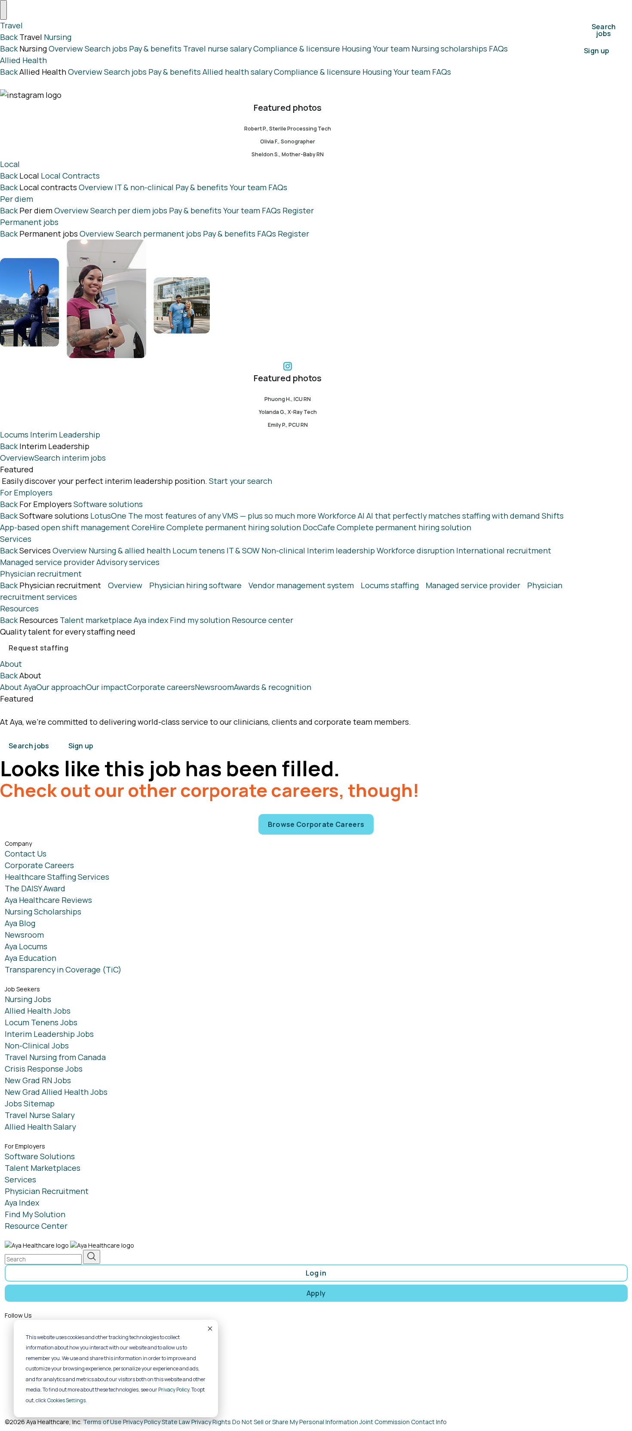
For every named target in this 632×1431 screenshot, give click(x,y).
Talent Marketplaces (42, 1168)
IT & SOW (243, 550)
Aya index (151, 620)
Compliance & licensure (296, 48)
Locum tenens (198, 550)
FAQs (498, 48)
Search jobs (106, 48)
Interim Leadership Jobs (49, 1034)
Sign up (596, 50)
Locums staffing (390, 585)
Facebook (40, 1325)
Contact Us (25, 853)
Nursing (57, 37)
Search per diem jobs (128, 210)
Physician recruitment (41, 573)
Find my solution (200, 620)
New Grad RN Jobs (38, 1080)
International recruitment (503, 550)
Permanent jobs (29, 222)
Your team (391, 48)
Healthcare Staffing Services (57, 877)
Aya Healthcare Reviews (48, 900)
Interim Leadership (65, 434)
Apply (316, 1293)
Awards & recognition (272, 687)
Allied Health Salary (40, 1126)
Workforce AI (429, 515)
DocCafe (387, 527)
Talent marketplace (96, 620)
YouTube (37, 1373)
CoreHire (216, 527)
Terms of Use (102, 1422)
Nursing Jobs (28, 999)
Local (10, 164)
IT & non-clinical (144, 187)
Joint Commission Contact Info (403, 1422)
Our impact (106, 687)
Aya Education (30, 958)
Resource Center (36, 1226)
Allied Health (23, 60)
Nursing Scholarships (43, 911)
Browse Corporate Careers (316, 824)
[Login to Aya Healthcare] (112, 738)
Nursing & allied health (130, 550)
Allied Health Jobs (38, 1011)
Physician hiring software (195, 585)
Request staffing (38, 648)
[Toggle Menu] (3, 10)
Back (9, 37)
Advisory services (128, 562)
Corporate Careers (39, 865)
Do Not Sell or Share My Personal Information (295, 1422)
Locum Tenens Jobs (41, 1022)
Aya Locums (26, 946)
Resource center (262, 620)
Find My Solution (35, 1214)
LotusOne (203, 515)
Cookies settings (66, 1400)
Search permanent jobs (158, 233)
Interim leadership (341, 550)
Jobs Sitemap (30, 1103)
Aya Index (22, 1202)
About (11, 664)
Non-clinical (283, 550)
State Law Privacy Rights (196, 1422)
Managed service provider (47, 562)
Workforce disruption (415, 550)
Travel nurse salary (217, 48)
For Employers (26, 492)
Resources (19, 608)
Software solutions (108, 504)
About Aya (18, 687)
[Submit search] (91, 1257)
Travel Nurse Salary (39, 1115)
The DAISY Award (35, 888)
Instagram (40, 1341)
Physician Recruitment (47, 1191)
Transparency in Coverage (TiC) (63, 969)
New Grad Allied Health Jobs (56, 1092)
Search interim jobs (70, 458)
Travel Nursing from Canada (55, 1057)
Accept (209, 1328)
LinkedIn (37, 1357)
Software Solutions (40, 1156)
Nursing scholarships (449, 48)
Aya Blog (20, 923)
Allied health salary (237, 72)
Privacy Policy (173, 1389)
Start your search (240, 481)
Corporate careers (161, 687)
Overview (66, 48)
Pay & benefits (155, 48)
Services (15, 539)
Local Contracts (70, 175)
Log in (316, 1273)
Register (298, 210)
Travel (11, 25)
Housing (356, 48)
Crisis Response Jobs (44, 1068)
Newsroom (214, 687)
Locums (14, 434)
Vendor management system (301, 585)
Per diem (16, 199)
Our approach (61, 687)
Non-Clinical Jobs (37, 1045)
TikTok (34, 1389)
